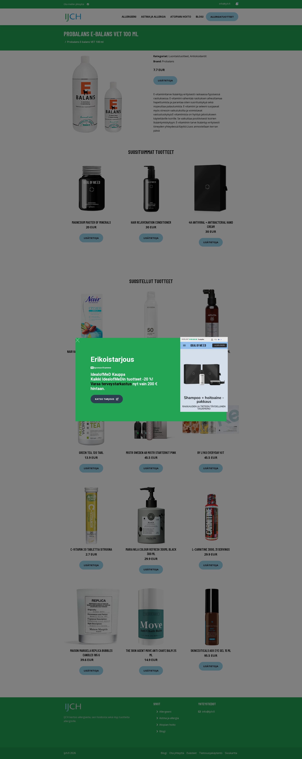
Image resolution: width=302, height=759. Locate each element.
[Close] (77, 340)
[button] (107, 399)
